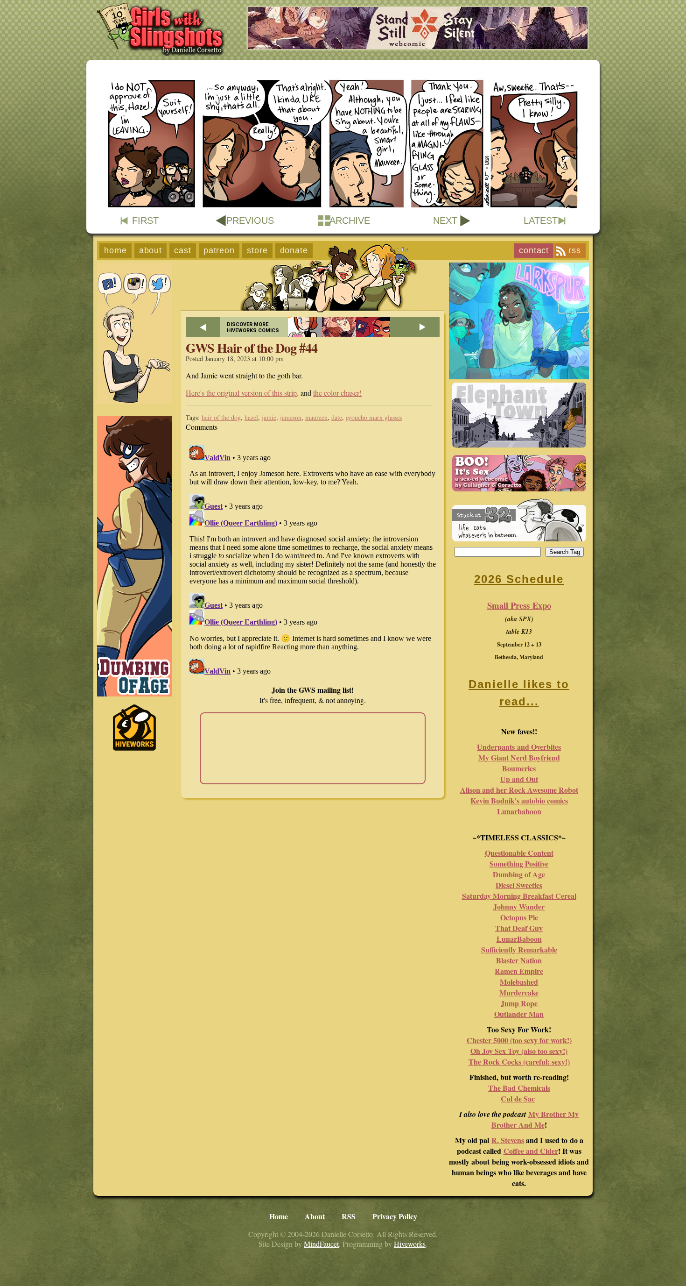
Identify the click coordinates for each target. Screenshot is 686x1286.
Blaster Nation (519, 960)
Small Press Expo (519, 605)
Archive (349, 220)
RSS (574, 250)
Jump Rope (519, 1003)
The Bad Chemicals (519, 1087)
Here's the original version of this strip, (242, 393)
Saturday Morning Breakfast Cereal (519, 895)
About (150, 250)
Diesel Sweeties (519, 885)
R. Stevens (507, 1140)
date (336, 417)
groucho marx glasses (374, 417)
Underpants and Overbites (519, 746)
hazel (251, 417)
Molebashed (519, 981)
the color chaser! (337, 393)
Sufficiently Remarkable (519, 949)
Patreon (219, 250)
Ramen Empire (519, 971)
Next (445, 220)
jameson (290, 417)
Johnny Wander (519, 906)
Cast (182, 250)
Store (257, 250)
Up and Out (519, 779)
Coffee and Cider (531, 1150)
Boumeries (519, 768)
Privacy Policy (394, 1216)
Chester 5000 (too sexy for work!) (519, 1040)
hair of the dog (221, 417)
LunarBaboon (519, 938)
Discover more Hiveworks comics (253, 327)
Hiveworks (410, 1244)
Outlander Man (519, 1014)
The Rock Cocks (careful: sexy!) (519, 1061)
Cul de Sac (518, 1098)
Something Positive (519, 863)
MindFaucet (321, 1244)
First (145, 220)
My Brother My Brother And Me (535, 1119)
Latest (541, 220)
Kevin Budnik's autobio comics (519, 800)
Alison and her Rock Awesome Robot (519, 789)
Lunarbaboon (519, 811)
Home (115, 250)
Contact (534, 250)
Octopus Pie (519, 917)
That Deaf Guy (519, 928)
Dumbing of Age (519, 874)
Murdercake (519, 992)
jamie (269, 417)
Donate (294, 250)
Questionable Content (519, 852)
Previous (250, 220)
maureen (316, 417)
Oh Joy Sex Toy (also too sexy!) (518, 1050)
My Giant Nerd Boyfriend (519, 757)
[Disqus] (313, 558)
